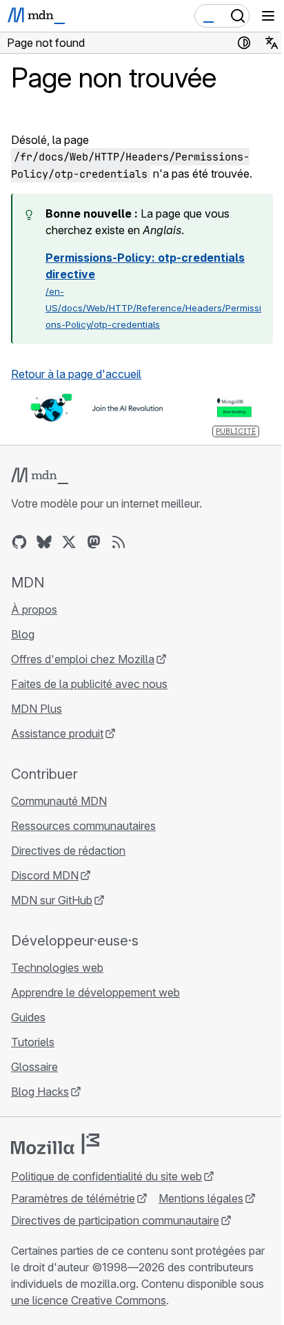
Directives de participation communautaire (115, 1220)
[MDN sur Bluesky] (44, 542)
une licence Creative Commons (88, 1300)
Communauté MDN (59, 801)
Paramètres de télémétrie (73, 1198)
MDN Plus (36, 709)
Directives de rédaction (68, 850)
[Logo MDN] (39, 476)
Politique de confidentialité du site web (106, 1176)
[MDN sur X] (69, 542)
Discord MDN (45, 875)
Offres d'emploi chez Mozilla (82, 659)
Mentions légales (201, 1198)
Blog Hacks (40, 1091)
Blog (22, 634)
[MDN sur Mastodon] (93, 542)
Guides (28, 1017)
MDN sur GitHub (51, 900)
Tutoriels (32, 1042)
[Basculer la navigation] (268, 16)
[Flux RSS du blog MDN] (118, 542)
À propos (34, 609)
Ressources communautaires (83, 826)
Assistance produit (57, 733)
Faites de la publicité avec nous (89, 684)
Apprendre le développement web (95, 992)
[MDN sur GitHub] (19, 542)
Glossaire (34, 1067)
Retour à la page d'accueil (76, 374)
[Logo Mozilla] (55, 1144)
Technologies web (57, 967)
